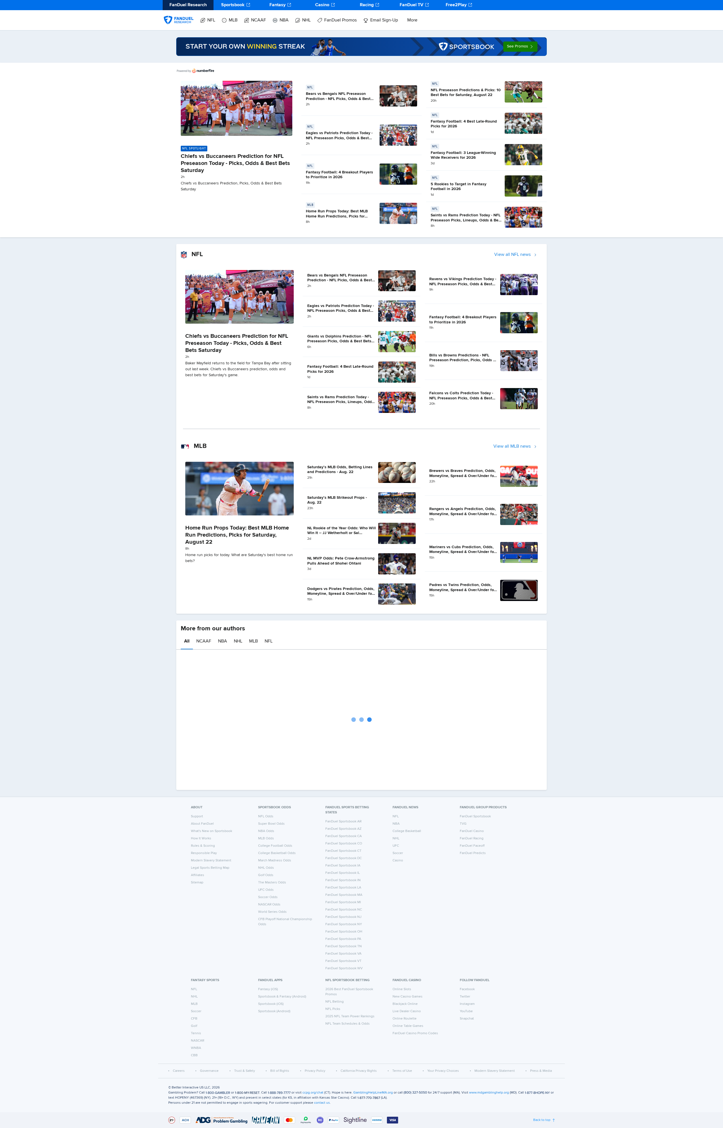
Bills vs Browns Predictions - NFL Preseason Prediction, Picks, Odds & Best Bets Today (462, 360)
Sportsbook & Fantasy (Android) (282, 996)
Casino (322, 5)
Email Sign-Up (384, 20)
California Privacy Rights (359, 1071)
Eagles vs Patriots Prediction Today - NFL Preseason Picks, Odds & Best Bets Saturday (339, 138)
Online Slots (402, 989)
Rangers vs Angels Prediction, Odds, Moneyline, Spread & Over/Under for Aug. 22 (462, 514)
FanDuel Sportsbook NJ (343, 917)
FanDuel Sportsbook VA (343, 953)
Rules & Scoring (203, 846)
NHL (306, 20)
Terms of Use (402, 1071)
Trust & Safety (244, 1071)
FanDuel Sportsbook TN (343, 946)
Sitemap (197, 882)
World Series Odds (272, 912)
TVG (463, 824)
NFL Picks (332, 1009)
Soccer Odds (268, 897)
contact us (322, 1103)
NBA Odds (266, 831)
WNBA (196, 1048)
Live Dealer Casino (407, 1011)
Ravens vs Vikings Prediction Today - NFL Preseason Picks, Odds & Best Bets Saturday (462, 284)
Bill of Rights (279, 1071)
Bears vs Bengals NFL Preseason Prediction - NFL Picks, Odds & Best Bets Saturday (338, 99)
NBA (284, 20)
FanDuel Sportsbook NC (343, 909)
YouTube (466, 1011)
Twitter (465, 996)
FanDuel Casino (472, 831)
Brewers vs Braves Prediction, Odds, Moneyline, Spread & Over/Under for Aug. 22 (462, 476)
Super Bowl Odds (271, 824)
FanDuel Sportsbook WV (344, 968)
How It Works (201, 838)
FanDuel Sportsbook (475, 816)
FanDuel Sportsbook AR (343, 821)
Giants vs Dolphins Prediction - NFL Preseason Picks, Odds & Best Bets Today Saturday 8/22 (339, 341)
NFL (211, 20)
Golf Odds (265, 875)
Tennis (196, 1033)
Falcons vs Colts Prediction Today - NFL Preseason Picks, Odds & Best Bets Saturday (461, 398)
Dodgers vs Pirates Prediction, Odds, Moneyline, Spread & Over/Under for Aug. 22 (340, 594)
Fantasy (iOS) (268, 989)
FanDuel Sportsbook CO (343, 843)
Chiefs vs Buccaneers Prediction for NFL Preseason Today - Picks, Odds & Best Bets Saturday (235, 163)
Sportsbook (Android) (274, 1011)
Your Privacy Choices (443, 1071)
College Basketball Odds (277, 853)
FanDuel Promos (340, 20)
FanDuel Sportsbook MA (343, 895)
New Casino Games (408, 996)
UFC (396, 846)
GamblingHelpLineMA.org (373, 1092)
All (187, 641)
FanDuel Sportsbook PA (343, 939)
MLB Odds (266, 838)
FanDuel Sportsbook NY (343, 924)
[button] (520, 47)
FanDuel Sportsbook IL (342, 873)
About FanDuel (202, 824)
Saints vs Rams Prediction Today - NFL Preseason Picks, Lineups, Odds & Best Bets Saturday (466, 220)
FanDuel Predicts (473, 853)
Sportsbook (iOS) (271, 1004)
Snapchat (467, 1018)
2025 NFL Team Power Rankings (349, 1016)
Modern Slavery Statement (211, 860)
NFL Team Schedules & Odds (347, 1023)
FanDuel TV (411, 5)
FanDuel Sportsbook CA (343, 836)
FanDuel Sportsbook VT (343, 961)
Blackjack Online (405, 1004)
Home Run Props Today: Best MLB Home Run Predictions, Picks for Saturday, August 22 (337, 216)
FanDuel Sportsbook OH (343, 931)
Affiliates (197, 875)
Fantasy (277, 5)
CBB (194, 1055)
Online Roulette (405, 1018)
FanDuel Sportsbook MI (343, 902)
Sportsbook (233, 5)
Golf (194, 1026)
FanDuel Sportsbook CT (343, 851)
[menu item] (178, 14)
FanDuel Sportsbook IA (342, 865)
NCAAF (258, 20)
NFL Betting (334, 1001)
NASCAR (197, 1040)
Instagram (467, 1004)
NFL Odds (265, 816)
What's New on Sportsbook (211, 831)
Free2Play (456, 5)
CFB (194, 1018)
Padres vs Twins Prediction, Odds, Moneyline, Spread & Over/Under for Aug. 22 (462, 590)
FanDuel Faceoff (472, 846)
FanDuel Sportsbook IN (343, 880)
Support (197, 816)
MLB (233, 20)
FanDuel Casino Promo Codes (415, 1033)
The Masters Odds (272, 882)
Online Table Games (408, 1026)
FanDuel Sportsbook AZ (343, 829)
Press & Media (541, 1071)
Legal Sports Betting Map (210, 868)
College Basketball (407, 831)
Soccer (398, 853)
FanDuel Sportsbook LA (343, 887)
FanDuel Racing (472, 838)
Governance (209, 1071)
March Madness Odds (274, 860)
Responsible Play (204, 853)
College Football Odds (275, 846)
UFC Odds (266, 890)
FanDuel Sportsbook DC (343, 858)
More (412, 20)
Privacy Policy (315, 1071)
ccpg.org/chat (312, 1092)
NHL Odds (266, 868)
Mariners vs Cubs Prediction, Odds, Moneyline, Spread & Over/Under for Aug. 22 (462, 552)
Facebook (467, 989)
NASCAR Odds (269, 904)
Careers (179, 1071)
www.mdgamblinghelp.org (489, 1092)
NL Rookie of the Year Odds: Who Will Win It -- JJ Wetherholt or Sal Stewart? (341, 533)
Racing (367, 5)
